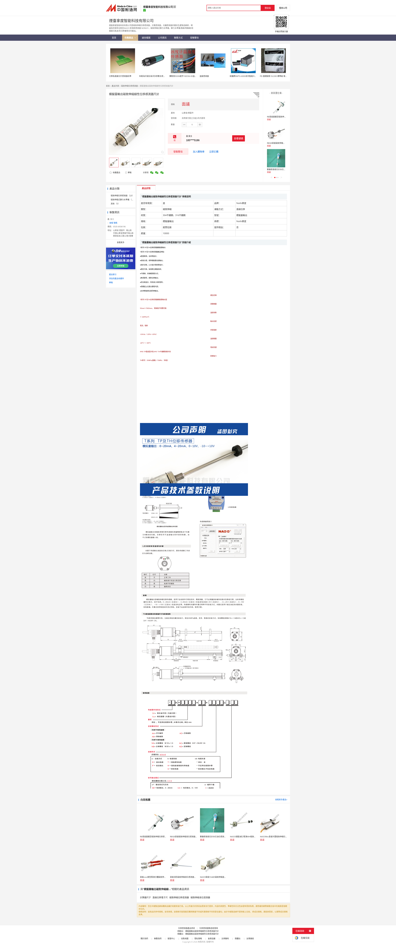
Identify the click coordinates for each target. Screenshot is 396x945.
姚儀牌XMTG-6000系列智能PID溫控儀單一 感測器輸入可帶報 (255, 76)
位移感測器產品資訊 (186, 928)
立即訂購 (213, 151)
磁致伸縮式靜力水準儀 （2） (123, 199)
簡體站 (237, 938)
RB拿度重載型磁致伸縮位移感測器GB (282, 116)
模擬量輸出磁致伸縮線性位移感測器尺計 (202, 931)
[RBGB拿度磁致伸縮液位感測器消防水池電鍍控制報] (276, 131)
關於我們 (144, 938)
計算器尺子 (145, 897)
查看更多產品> (281, 799)
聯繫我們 (157, 938)
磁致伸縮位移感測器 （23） (122, 195)
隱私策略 (198, 938)
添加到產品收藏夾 (116, 278)
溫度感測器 (204, 76)
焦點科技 (201, 942)
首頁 (108, 86)
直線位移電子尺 (160, 897)
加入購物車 (198, 151)
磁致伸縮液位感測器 (200, 897)
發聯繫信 (178, 151)
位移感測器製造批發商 (208, 928)
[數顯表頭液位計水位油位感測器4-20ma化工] (276, 158)
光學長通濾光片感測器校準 (120, 76)
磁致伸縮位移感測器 (129, 86)
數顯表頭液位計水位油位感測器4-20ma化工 (285, 169)
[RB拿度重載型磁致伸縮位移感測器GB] (276, 105)
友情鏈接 (250, 938)
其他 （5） (115, 203)
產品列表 (115, 86)
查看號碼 (238, 138)
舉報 (129, 172)
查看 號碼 (113, 223)
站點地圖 (184, 938)
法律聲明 (225, 938)
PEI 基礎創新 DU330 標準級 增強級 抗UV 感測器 (280, 76)
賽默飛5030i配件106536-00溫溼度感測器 (186, 76)
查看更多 (120, 242)
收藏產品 (116, 172)
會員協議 (211, 938)
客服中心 (171, 938)
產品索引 (112, 274)
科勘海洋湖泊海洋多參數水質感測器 (154, 76)
